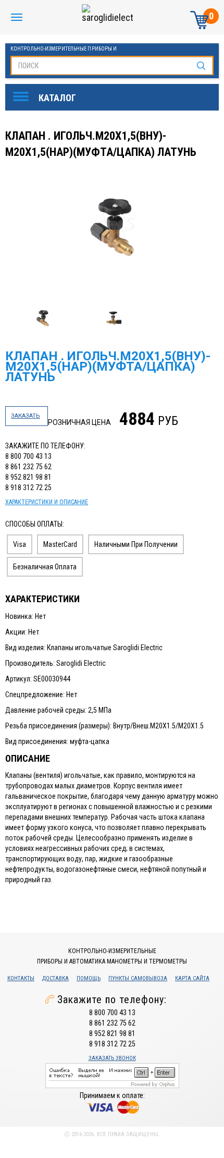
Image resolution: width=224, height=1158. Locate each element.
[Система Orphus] (112, 1074)
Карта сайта (192, 978)
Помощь (89, 978)
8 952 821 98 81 (28, 477)
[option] (113, 227)
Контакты (20, 978)
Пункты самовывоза (137, 978)
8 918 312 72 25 (28, 487)
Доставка (55, 978)
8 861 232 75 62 (28, 466)
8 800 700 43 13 (28, 456)
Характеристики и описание (46, 502)
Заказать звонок (112, 1058)
